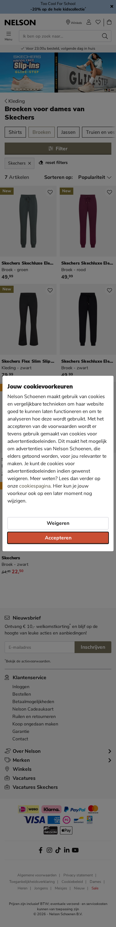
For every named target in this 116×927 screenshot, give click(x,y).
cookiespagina (34, 486)
